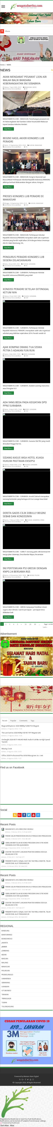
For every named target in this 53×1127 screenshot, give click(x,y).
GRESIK (31, 575)
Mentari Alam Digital (31, 1076)
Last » (45, 627)
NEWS (34, 87)
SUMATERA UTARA (38, 520)
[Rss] (15, 815)
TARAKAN (5, 995)
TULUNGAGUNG (8, 1006)
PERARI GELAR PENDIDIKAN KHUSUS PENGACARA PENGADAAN (28, 836)
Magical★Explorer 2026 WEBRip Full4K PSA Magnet (20, 726)
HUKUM (31, 145)
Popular (13, 721)
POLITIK (37, 575)
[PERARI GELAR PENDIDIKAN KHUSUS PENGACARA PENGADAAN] (3, 836)
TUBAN (4, 1002)
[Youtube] (33, 815)
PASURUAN (6, 971)
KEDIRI (4, 955)
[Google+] (19, 815)
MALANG (5, 963)
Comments (23, 721)
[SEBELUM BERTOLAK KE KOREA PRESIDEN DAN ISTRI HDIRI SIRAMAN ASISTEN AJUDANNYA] (3, 843)
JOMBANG (5, 951)
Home (2, 65)
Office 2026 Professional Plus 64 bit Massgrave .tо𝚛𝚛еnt (22, 755)
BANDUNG (5, 931)
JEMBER (4, 947)
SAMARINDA (6, 979)
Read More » (8, 129)
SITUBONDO (6, 991)
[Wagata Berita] (26, 6)
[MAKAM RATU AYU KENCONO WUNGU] (3, 829)
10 (25, 624)
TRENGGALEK (6, 999)
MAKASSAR (28, 87)
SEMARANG (6, 983)
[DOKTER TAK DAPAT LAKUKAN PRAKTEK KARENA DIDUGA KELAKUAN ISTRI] (3, 852)
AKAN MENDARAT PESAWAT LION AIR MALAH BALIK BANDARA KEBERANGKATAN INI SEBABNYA (25, 80)
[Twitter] (29, 815)
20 (30, 624)
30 (35, 624)
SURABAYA (32, 264)
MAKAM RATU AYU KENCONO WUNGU (19, 829)
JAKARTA (5, 943)
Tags (32, 721)
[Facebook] (24, 815)
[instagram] (38, 815)
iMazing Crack (10, 31)
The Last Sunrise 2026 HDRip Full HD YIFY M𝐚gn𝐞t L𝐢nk (21, 733)
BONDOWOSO (7, 939)
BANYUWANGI (7, 935)
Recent (4, 721)
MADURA (5, 959)
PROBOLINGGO (7, 975)
